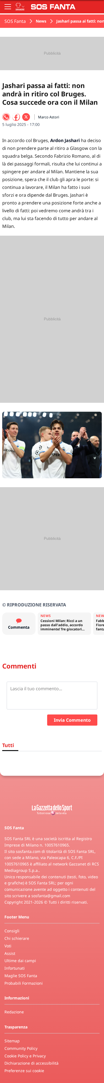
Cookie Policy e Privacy (25, 1055)
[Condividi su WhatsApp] (6, 117)
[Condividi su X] (26, 117)
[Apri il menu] (7, 6)
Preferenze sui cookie (24, 1070)
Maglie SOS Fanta (20, 975)
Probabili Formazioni (23, 983)
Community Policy (20, 1048)
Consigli (11, 930)
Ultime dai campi (20, 960)
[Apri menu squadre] (20, 6)
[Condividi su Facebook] (16, 117)
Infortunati (14, 968)
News (41, 21)
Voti (7, 945)
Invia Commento (72, 720)
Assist (9, 953)
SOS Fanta (15, 21)
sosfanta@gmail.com (50, 895)
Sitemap (12, 1040)
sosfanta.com (28, 851)
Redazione (14, 1011)
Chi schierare (16, 938)
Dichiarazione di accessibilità (31, 1063)
